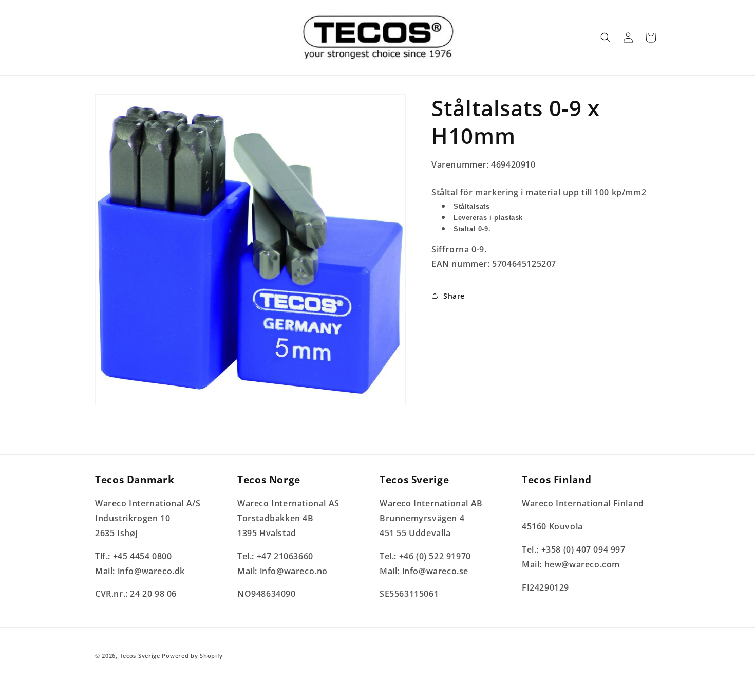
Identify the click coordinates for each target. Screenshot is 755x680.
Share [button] (454, 296)
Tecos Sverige (140, 655)
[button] (605, 37)
